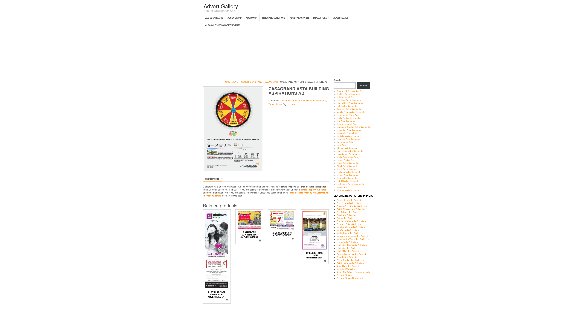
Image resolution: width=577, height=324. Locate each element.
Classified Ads (340, 17)
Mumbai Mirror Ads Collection (351, 227)
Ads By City (251, 17)
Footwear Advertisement (348, 171)
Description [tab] (212, 178)
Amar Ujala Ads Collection (349, 266)
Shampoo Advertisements (349, 189)
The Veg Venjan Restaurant (350, 278)
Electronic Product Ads (347, 132)
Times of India (275, 104)
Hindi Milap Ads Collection (349, 251)
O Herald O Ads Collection (349, 224)
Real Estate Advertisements (350, 150)
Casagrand (271, 81)
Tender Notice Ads (345, 159)
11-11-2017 (293, 104)
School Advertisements (347, 174)
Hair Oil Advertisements (348, 180)
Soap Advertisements (347, 177)
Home (227, 81)
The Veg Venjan (344, 275)
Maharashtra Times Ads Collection (353, 239)
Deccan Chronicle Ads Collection (352, 206)
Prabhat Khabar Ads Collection (351, 221)
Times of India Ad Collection (350, 200)
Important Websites (346, 269)
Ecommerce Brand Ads (348, 114)
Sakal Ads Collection (346, 215)
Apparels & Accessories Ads (350, 90)
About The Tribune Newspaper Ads (353, 272)
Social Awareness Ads (347, 156)
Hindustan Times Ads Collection (352, 245)
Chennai (296, 100)
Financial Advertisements (348, 138)
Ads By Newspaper (299, 17)
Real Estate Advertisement (313, 100)
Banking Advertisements (348, 93)
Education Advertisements (349, 129)
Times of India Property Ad (302, 192)
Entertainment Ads (345, 96)
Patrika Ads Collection (347, 218)
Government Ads (345, 141)
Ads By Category (214, 17)
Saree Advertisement (347, 168)
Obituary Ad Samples (347, 147)
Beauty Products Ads (346, 123)
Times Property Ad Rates (313, 189)
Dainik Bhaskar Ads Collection (351, 209)
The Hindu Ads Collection (349, 203)
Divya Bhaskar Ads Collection (350, 260)
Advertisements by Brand (247, 81)
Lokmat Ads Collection (347, 242)
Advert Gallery (221, 6)
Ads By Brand (234, 17)
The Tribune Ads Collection (349, 212)
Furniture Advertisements (349, 99)
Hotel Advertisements (347, 105)
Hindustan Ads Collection (348, 248)
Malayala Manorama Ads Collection (353, 236)
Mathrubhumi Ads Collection (350, 233)
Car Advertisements (346, 120)
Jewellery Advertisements (349, 108)
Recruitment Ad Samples (348, 153)
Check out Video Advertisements (222, 25)
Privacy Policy (320, 17)
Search (337, 80)
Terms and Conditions (273, 17)
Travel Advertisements (347, 162)
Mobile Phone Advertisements (351, 111)
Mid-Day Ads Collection (348, 230)
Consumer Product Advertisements (353, 126)
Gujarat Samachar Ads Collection (352, 254)
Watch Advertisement (347, 165)
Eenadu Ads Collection (347, 257)
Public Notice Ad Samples (349, 117)
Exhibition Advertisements (349, 135)
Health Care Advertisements (350, 102)
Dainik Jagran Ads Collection (350, 263)
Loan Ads (341, 144)
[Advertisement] (288, 53)
